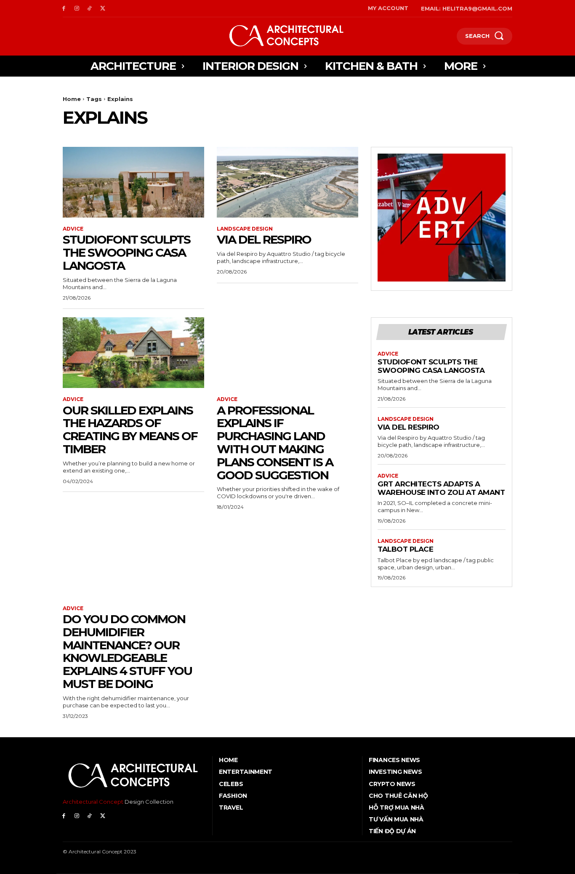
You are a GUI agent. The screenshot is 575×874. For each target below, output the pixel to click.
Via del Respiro (264, 239)
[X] (102, 8)
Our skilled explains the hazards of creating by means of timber (130, 429)
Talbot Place (405, 549)
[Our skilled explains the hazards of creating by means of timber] (133, 352)
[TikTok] (89, 8)
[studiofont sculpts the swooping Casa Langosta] (133, 182)
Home (72, 99)
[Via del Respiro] (287, 182)
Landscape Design (245, 229)
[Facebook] (63, 8)
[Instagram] (76, 8)
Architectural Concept (93, 801)
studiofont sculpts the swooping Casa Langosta (126, 252)
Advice (73, 229)
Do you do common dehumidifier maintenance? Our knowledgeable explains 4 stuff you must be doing (127, 651)
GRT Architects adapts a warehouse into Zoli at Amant (441, 488)
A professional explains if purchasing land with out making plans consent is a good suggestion (275, 442)
